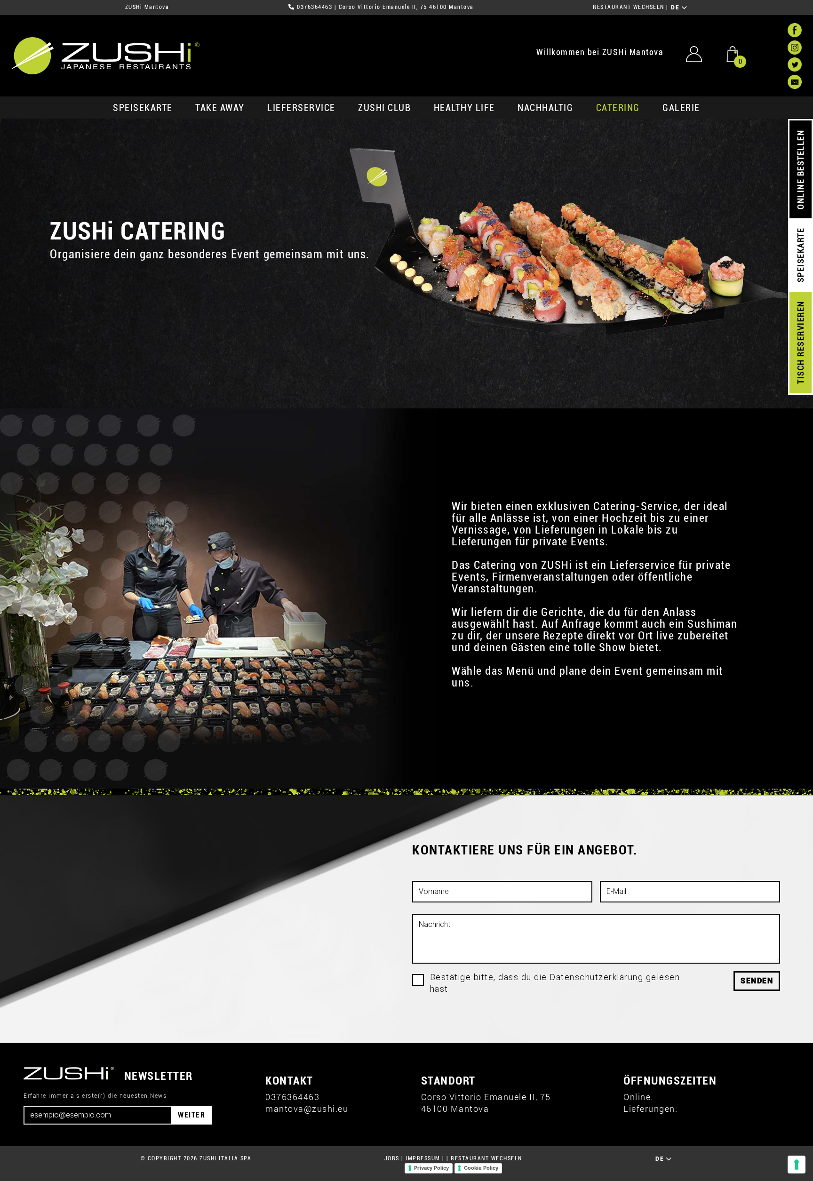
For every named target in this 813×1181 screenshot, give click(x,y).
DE (676, 7)
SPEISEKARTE (143, 107)
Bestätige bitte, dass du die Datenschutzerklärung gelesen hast (555, 983)
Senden (757, 980)
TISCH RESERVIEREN (800, 342)
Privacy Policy (431, 1168)
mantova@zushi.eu (306, 1109)
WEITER (191, 1114)
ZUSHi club (384, 107)
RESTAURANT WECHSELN (628, 7)
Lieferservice (301, 107)
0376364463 (314, 7)
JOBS (391, 1158)
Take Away (220, 107)
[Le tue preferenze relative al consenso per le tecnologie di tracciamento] (796, 1164)
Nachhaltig (545, 107)
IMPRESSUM (423, 1158)
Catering (618, 107)
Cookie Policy (481, 1168)
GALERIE (681, 107)
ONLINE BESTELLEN (800, 169)
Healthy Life (464, 107)
